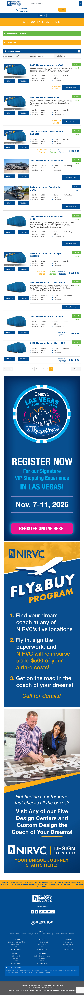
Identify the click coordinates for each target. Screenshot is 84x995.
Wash (36, 934)
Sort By (33, 56)
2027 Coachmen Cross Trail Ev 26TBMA (47, 133)
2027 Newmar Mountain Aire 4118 (46, 218)
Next (75, 369)
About (57, 934)
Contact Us (9, 81)
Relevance (40, 56)
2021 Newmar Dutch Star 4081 (47, 160)
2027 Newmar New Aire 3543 (46, 65)
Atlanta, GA (16, 940)
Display (60, 56)
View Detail (23, 81)
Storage (30, 934)
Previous (9, 369)
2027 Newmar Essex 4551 (44, 97)
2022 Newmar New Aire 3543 (46, 316)
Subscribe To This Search (16, 34)
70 (64, 56)
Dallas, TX (42, 940)
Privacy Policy (29, 990)
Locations (64, 934)
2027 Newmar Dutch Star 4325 (47, 282)
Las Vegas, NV (68, 940)
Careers (71, 934)
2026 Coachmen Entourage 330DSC (45, 254)
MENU (41, 15)
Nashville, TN (16, 954)
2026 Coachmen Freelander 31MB (46, 188)
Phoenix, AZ (42, 954)
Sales (17, 934)
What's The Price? (71, 88)
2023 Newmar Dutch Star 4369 (47, 342)
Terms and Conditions (15, 990)
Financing (50, 934)
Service (24, 934)
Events (43, 934)
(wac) (66, 150)
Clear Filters (11, 42)
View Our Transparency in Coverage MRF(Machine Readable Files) (56, 990)
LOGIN (63, 10)
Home (12, 934)
